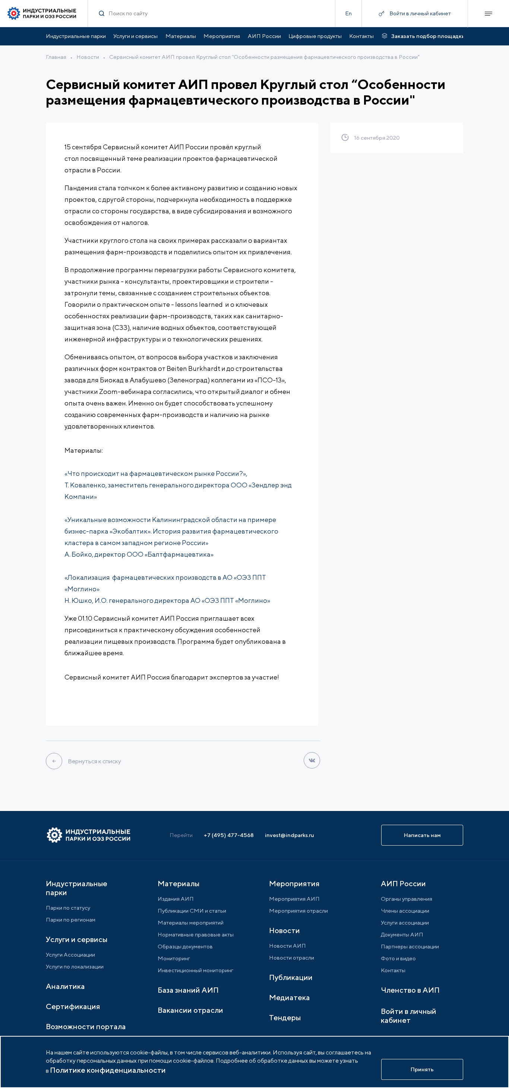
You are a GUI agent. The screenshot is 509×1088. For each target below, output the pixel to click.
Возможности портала (86, 1026)
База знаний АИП (188, 990)
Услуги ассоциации (405, 922)
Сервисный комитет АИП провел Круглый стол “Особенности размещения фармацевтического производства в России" (264, 57)
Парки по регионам (70, 919)
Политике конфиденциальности (108, 1070)
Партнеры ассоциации (410, 946)
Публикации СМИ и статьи (192, 910)
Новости (87, 57)
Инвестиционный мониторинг (195, 970)
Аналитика (65, 986)
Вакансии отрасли (190, 1010)
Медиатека (289, 997)
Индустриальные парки (76, 36)
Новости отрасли (291, 957)
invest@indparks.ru (289, 835)
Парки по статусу (68, 907)
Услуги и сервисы (135, 36)
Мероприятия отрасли (298, 910)
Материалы (180, 36)
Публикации (291, 977)
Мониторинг (174, 958)
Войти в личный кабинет (408, 1015)
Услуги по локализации (75, 966)
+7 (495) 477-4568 (229, 835)
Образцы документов (185, 946)
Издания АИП (176, 898)
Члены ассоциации (405, 910)
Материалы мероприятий (191, 922)
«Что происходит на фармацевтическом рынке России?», (155, 473)
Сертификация (73, 1006)
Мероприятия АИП (294, 898)
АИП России (264, 36)
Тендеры (285, 1017)
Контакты (361, 36)
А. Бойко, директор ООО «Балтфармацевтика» (139, 554)
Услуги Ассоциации (70, 954)
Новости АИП (287, 945)
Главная (56, 57)
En (348, 13)
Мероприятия (221, 36)
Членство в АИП (410, 990)
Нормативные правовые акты (196, 934)
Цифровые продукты (315, 36)
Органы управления (406, 898)
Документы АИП (402, 934)
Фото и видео (398, 958)
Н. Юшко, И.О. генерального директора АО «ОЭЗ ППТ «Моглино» (167, 600)
